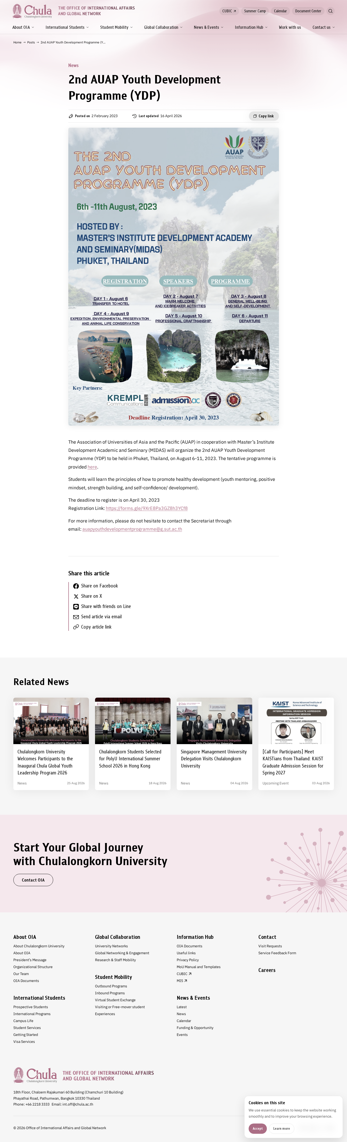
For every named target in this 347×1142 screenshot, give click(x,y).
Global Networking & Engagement (122, 953)
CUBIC (227, 11)
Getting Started (25, 1034)
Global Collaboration (161, 27)
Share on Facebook (99, 586)
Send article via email (101, 617)
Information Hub (249, 27)
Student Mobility (114, 27)
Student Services (27, 1027)
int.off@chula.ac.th (77, 1104)
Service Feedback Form (277, 953)
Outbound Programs (111, 986)
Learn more (281, 1128)
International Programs (32, 1014)
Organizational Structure (33, 967)
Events (182, 1034)
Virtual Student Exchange (115, 1000)
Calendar (280, 11)
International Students (65, 27)
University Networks (111, 946)
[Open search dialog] (330, 11)
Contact (267, 937)
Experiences (105, 1014)
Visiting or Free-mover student (120, 1007)
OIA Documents (26, 980)
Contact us (322, 27)
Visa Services (24, 1041)
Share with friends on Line (106, 606)
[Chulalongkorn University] (83, 1075)
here (92, 467)
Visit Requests (270, 946)
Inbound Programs (110, 993)
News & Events (206, 27)
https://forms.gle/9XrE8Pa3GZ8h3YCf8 (147, 508)
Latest (182, 1007)
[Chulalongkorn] (32, 11)
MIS (180, 980)
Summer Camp (255, 11)
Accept (258, 1128)
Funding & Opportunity (195, 1027)
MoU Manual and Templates (199, 967)
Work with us (290, 27)
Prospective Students (30, 1007)
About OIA (21, 27)
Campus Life (23, 1020)
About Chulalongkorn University (38, 946)
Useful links (186, 953)
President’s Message (29, 960)
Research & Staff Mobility (115, 960)
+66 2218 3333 (37, 1104)
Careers (267, 970)
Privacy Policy (188, 960)
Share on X (91, 596)
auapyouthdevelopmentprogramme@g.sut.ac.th (132, 529)
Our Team (21, 973)
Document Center (308, 11)
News (181, 1014)
